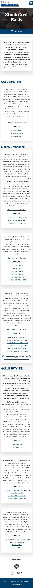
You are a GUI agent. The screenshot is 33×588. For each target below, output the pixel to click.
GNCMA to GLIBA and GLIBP (17, 496)
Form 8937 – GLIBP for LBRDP (17, 223)
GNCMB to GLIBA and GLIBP (17, 498)
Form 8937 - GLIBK (17, 136)
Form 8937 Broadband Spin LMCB (17, 343)
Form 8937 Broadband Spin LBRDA (17, 340)
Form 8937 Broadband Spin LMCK (17, 348)
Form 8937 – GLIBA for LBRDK (17, 218)
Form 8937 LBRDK (17, 271)
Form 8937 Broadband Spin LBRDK (17, 351)
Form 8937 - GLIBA (17, 130)
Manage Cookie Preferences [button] (16, 584)
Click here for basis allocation (16, 210)
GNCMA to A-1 (17, 444)
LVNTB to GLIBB (17, 548)
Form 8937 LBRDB (17, 268)
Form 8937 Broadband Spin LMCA (17, 337)
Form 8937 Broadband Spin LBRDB (17, 346)
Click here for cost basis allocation (16, 122)
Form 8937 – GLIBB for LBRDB (17, 220)
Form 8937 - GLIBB (17, 133)
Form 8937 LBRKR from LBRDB (17, 277)
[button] (31, 3)
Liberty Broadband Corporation (13, 581)
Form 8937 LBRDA (17, 266)
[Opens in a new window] (16, 566)
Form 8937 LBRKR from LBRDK (17, 280)
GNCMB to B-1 (17, 447)
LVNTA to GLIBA (17, 545)
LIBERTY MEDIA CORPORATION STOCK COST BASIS (16, 357)
